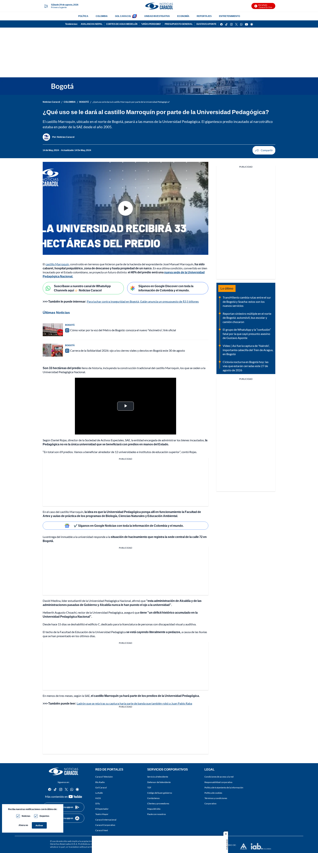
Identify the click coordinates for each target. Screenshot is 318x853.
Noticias (26, 816)
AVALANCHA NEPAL (92, 24)
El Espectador (102, 808)
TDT (149, 787)
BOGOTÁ (84, 101)
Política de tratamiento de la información (223, 787)
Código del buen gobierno (159, 792)
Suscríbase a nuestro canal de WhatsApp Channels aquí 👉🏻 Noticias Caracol (82, 288)
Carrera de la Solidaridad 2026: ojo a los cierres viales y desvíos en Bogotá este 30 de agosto (127, 350)
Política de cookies (213, 792)
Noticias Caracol (51, 101)
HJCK (98, 798)
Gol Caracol (101, 787)
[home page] (159, 6)
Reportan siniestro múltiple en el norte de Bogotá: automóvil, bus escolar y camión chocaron (247, 318)
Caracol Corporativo (105, 825)
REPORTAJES (204, 16)
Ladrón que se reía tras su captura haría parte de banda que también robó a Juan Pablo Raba (134, 703)
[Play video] (125, 208)
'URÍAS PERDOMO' (151, 24)
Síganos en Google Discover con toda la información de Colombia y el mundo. (165, 288)
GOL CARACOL (123, 16)
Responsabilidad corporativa (218, 782)
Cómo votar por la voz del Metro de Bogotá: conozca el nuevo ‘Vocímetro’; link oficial (123, 330)
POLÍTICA (83, 16)
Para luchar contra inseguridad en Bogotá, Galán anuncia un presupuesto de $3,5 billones (143, 301)
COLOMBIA (102, 16)
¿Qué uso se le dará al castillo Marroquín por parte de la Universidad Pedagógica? (131, 101)
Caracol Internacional (105, 819)
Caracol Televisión (104, 776)
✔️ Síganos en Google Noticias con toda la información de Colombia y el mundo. (129, 525)
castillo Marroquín (57, 264)
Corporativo (210, 803)
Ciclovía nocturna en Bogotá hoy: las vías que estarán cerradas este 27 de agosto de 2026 (245, 366)
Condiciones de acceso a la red (219, 776)
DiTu (97, 803)
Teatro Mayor (101, 814)
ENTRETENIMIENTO (229, 16)
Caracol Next (101, 830)
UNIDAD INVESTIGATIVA (157, 16)
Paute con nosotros (156, 814)
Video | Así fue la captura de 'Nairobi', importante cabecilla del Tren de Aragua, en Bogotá (248, 350)
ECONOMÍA (183, 16)
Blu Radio (100, 782)
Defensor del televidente (159, 782)
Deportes (44, 816)
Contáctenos (153, 798)
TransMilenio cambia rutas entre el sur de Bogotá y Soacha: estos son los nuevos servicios (247, 301)
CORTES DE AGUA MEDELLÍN (121, 24)
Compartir (263, 150)
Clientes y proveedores (158, 803)
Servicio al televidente (157, 776)
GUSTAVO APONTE (206, 24)
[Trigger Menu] (46, 6)
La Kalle (99, 792)
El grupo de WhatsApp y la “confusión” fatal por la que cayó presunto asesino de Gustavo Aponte (247, 334)
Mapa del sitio (153, 808)
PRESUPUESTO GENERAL (179, 24)
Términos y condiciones (215, 798)
